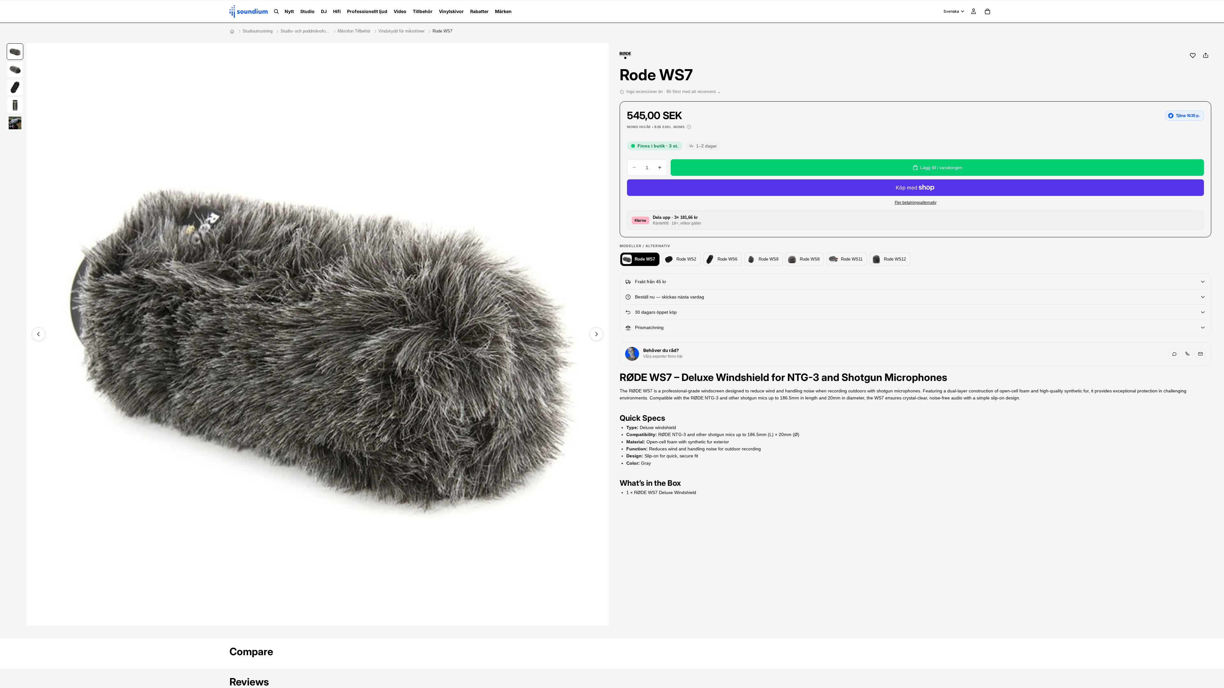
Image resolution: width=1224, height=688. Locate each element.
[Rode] (625, 55)
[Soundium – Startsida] (232, 31)
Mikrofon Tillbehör (354, 31)
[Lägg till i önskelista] (1192, 55)
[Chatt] (1174, 353)
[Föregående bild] (38, 334)
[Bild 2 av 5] (15, 69)
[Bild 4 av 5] (15, 105)
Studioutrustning (258, 31)
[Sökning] (276, 11)
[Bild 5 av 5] (15, 123)
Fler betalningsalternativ (915, 202)
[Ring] (1187, 353)
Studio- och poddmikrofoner (305, 31)
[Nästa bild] (596, 334)
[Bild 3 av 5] (15, 87)
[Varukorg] (987, 11)
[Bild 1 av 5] (15, 51)
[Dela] (1205, 55)
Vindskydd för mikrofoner (401, 31)
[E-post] (1200, 353)
